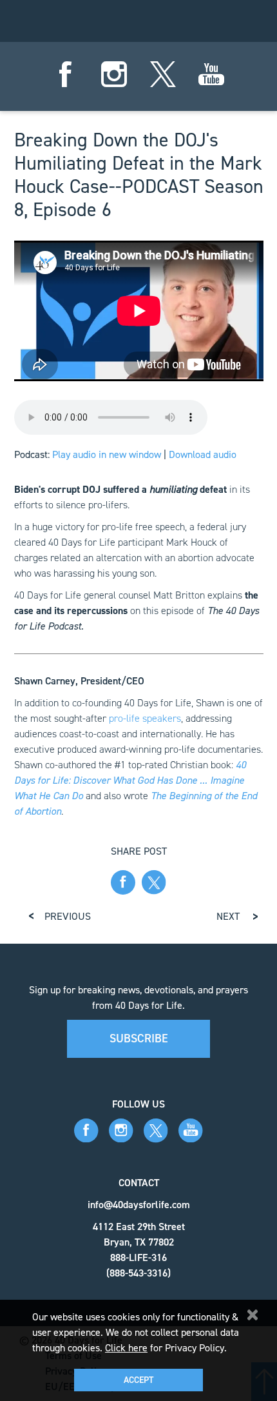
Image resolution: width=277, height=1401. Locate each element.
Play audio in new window (106, 454)
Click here (126, 1348)
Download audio (202, 454)
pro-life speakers (145, 718)
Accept (138, 1380)
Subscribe (139, 1038)
